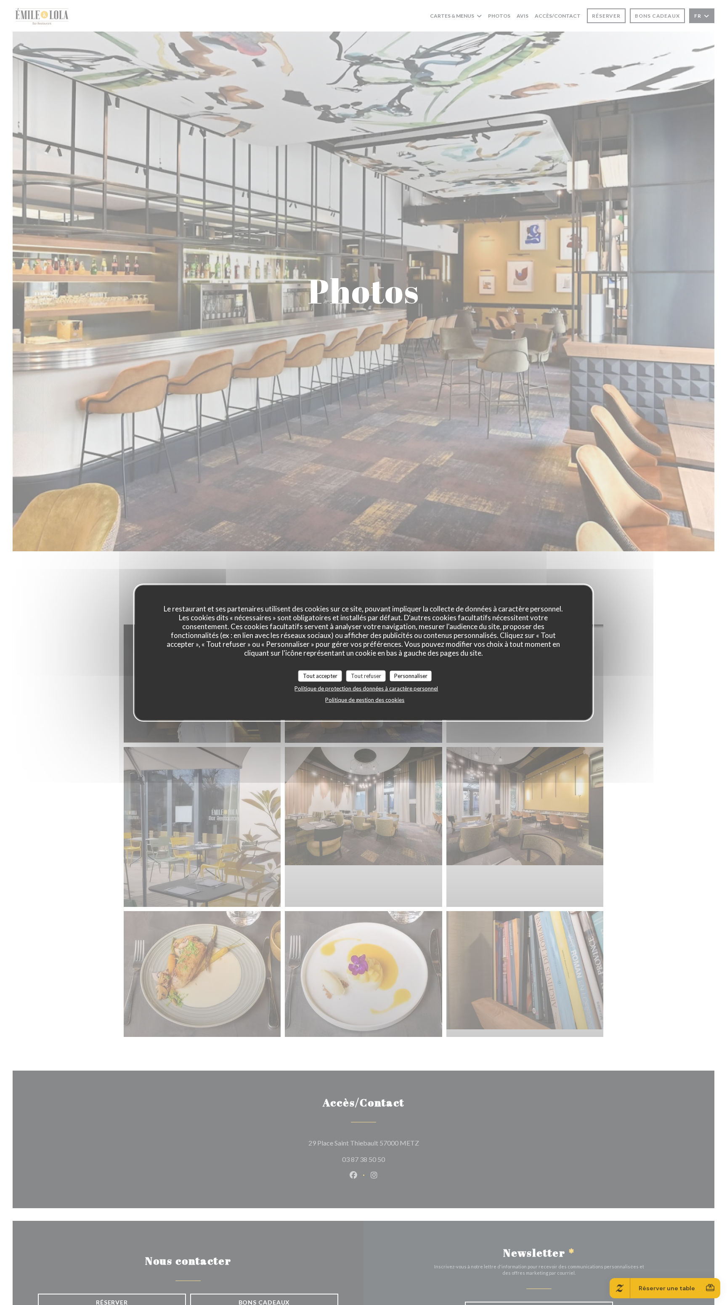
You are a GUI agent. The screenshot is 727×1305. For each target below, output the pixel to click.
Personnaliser (410, 675)
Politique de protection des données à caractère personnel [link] (366, 688)
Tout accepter (320, 675)
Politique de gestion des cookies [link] (364, 699)
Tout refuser (366, 675)
